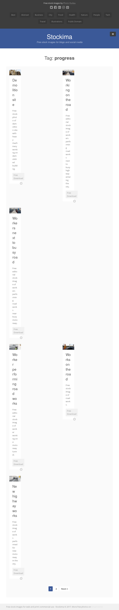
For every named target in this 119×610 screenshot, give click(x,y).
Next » (64, 588)
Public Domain (75, 21)
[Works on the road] (68, 347)
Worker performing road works (15, 379)
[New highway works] (15, 479)
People (96, 14)
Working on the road (68, 94)
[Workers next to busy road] (15, 211)
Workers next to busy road (15, 240)
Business (39, 14)
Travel (42, 21)
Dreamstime (97, 606)
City (50, 14)
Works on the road (68, 366)
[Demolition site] (15, 73)
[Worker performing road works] (15, 347)
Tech (108, 14)
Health (72, 14)
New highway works (14, 501)
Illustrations (56, 21)
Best (13, 14)
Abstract (25, 14)
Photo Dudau (69, 3)
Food (60, 14)
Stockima (59, 36)
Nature (84, 14)
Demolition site (15, 92)
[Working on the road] (68, 73)
